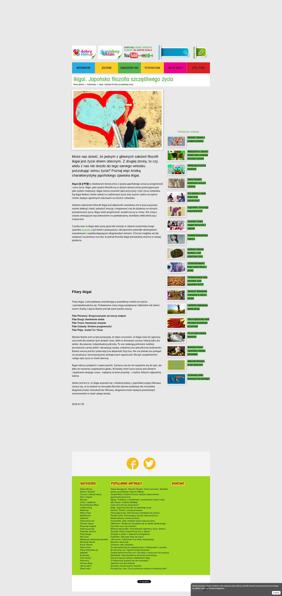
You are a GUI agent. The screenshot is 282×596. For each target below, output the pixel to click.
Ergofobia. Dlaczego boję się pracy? (127, 537)
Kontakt (178, 483)
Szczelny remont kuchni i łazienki (126, 566)
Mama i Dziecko (87, 491)
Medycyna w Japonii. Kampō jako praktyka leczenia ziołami (197, 155)
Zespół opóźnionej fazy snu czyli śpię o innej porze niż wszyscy (140, 552)
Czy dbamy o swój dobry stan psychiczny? (196, 197)
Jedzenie (84, 518)
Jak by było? (86, 566)
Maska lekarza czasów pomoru (125, 518)
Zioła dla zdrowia (88, 531)
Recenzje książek (88, 526)
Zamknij (276, 593)
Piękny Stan (85, 513)
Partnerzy (84, 560)
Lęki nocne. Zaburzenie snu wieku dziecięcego (132, 539)
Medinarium (85, 515)
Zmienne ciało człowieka (122, 544)
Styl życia (84, 537)
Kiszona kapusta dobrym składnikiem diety (130, 558)
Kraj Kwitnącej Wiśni (89, 505)
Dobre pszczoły (87, 529)
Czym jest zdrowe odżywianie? (125, 505)
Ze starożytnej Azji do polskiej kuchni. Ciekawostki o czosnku (139, 547)
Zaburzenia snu (87, 521)
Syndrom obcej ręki (120, 542)
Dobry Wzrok (86, 489)
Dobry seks (85, 568)
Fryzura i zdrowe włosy (90, 494)
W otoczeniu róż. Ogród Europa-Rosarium (130, 550)
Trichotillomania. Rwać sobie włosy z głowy (197, 267)
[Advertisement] (141, 20)
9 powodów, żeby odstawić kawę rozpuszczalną (133, 521)
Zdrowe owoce (87, 523)
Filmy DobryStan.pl (89, 550)
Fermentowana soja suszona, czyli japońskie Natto (197, 281)
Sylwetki (84, 552)
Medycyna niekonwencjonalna (94, 539)
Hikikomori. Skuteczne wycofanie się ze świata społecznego (138, 523)
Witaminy (84, 510)
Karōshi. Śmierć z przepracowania (126, 510)
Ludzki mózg (86, 507)
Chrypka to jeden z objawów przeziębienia (130, 534)
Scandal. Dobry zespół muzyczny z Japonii (196, 225)
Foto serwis (85, 558)
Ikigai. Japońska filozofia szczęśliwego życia (131, 507)
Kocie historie (86, 544)
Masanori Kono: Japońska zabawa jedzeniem (196, 351)
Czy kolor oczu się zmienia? (123, 526)
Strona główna (78, 84)
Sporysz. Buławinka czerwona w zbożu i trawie (197, 295)
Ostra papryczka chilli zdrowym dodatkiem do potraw (198, 323)
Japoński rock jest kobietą (123, 563)
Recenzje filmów (87, 542)
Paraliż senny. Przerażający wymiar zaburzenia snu (134, 515)
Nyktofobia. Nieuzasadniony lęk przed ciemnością (134, 555)
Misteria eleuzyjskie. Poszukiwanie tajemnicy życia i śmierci (138, 529)
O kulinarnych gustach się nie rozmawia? (130, 560)
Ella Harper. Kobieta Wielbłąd (124, 502)
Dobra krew (85, 547)
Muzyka (83, 499)
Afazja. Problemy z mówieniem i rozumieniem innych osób (137, 499)
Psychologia (91, 84)
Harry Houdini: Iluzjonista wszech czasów (196, 183)
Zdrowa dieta (86, 563)
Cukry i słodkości (88, 502)
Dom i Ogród (86, 497)
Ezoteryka (84, 555)
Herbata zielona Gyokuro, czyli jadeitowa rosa (195, 253)
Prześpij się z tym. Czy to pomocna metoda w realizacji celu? (139, 568)
